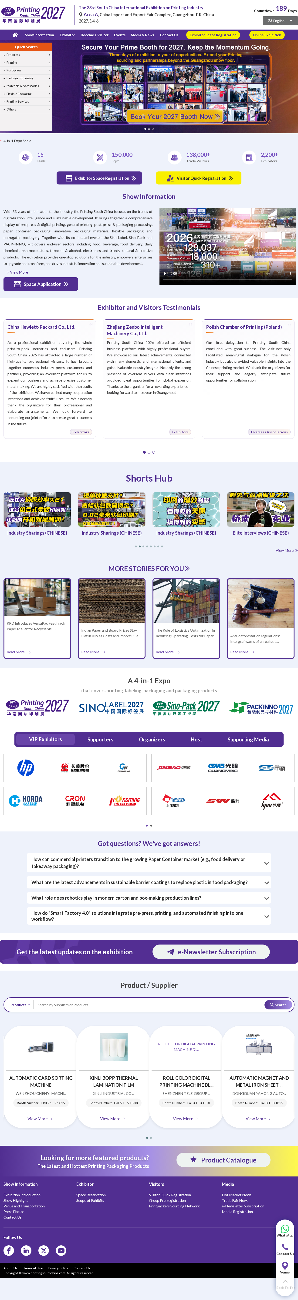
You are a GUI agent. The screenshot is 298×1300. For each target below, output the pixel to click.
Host (196, 739)
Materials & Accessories (23, 86)
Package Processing (20, 78)
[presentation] (294, 81)
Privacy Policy (58, 1268)
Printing (12, 62)
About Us (10, 1268)
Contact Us (169, 35)
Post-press (14, 70)
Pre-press (13, 55)
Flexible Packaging (19, 94)
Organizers (152, 739)
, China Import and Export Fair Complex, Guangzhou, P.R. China (149, 14)
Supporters (100, 739)
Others (11, 109)
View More (18, 272)
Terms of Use (33, 1268)
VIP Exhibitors (45, 739)
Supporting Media (248, 739)
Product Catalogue (228, 1160)
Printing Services (18, 101)
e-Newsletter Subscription (217, 952)
